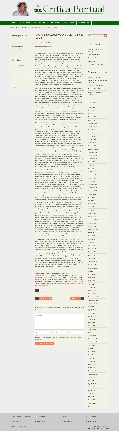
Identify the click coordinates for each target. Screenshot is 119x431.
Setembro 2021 (92, 191)
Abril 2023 (91, 136)
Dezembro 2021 (93, 181)
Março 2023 (92, 139)
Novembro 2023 (93, 123)
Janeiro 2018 (92, 332)
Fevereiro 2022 (92, 175)
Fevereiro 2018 (92, 329)
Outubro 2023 (92, 126)
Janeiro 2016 (92, 406)
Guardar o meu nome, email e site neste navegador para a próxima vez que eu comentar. (58, 338)
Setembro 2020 (92, 229)
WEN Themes (105, 428)
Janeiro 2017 (92, 367)
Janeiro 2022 (92, 178)
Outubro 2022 (92, 155)
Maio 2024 (91, 107)
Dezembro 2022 (93, 149)
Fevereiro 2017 (92, 364)
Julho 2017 (91, 351)
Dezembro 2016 (93, 371)
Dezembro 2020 (93, 220)
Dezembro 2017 (93, 335)
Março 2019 (92, 287)
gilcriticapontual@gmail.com (75, 283)
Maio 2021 (91, 203)
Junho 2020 (91, 239)
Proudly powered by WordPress (100, 426)
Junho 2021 (91, 200)
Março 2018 (92, 326)
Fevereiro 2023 (92, 142)
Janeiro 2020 (92, 255)
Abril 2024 (91, 110)
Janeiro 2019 (92, 293)
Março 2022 (92, 171)
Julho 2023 (91, 130)
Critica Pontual (14, 27)
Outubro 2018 (92, 303)
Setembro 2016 (92, 380)
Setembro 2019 (92, 268)
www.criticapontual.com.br (42, 275)
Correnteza (91, 61)
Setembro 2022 (92, 158)
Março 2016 (92, 400)
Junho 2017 (91, 355)
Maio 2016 (91, 393)
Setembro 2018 (92, 306)
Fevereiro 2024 (92, 117)
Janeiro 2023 (92, 146)
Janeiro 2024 (92, 120)
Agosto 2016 (92, 384)
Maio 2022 (91, 165)
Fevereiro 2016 (92, 403)
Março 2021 (92, 210)
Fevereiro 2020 (92, 252)
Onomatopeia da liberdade (96, 58)
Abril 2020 (91, 245)
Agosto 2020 (92, 232)
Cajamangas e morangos (95, 64)
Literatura (55, 23)
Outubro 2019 (92, 265)
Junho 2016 (91, 390)
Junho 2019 (91, 277)
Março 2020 (92, 248)
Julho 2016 (91, 387)
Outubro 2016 (92, 377)
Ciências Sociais (40, 23)
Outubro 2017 (92, 342)
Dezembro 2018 (93, 297)
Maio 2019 (91, 281)
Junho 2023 (91, 133)
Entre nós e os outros (94, 54)
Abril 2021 (91, 207)
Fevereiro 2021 (92, 213)
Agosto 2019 (92, 271)
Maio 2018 (91, 319)
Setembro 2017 (92, 345)
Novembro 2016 (93, 374)
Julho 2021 (91, 197)
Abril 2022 (91, 168)
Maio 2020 (91, 242)
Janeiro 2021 (92, 216)
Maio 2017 (91, 358)
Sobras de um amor (45, 298)
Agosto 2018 (92, 310)
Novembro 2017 (93, 338)
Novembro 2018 (93, 300)
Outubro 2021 (92, 187)
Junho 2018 (91, 316)
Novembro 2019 (93, 261)
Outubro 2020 (92, 226)
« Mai (13, 87)
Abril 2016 (91, 396)
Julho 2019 (91, 274)
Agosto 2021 (92, 194)
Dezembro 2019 (93, 258)
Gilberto (49, 42)
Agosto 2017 (92, 348)
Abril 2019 (91, 284)
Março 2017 (92, 361)
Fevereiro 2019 (92, 290)
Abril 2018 (91, 322)
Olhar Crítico (69, 23)
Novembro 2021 (93, 184)
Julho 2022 (91, 162)
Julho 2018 (91, 313)
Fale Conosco (84, 23)
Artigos (15, 23)
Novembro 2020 (93, 223)
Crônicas (26, 23)
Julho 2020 (91, 236)
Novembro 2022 (93, 152)
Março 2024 (92, 113)
